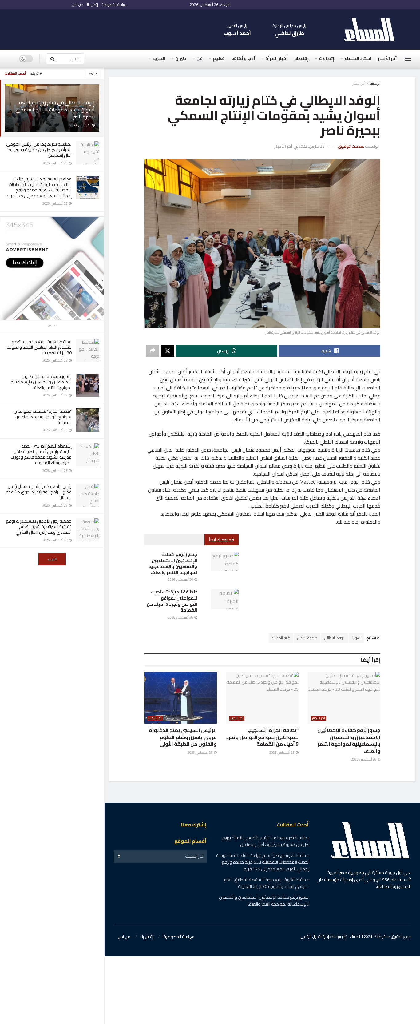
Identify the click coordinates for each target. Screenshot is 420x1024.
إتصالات (326, 58)
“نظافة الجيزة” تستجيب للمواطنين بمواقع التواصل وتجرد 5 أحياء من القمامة (43, 416)
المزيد (52, 559)
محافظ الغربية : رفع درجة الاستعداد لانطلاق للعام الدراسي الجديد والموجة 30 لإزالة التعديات (39, 347)
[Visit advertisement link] (52, 268)
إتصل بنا (92, 4)
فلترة (94, 74)
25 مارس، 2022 (311, 146)
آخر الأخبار (387, 58)
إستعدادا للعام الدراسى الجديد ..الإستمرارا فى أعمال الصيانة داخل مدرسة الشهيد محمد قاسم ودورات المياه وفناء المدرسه (41, 454)
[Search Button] (52, 58)
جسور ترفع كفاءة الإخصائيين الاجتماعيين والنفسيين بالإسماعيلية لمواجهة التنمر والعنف (41, 382)
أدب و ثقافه (243, 58)
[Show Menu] (408, 59)
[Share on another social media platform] (152, 351)
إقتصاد (302, 58)
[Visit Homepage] (372, 29)
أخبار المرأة (276, 58)
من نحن (77, 4)
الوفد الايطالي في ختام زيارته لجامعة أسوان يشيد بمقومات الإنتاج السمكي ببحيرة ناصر (55, 110)
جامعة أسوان (307, 637)
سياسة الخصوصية (114, 4)
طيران (180, 58)
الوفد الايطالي (334, 637)
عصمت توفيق (351, 146)
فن (199, 58)
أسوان (356, 637)
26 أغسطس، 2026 (181, 579)
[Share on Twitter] (167, 351)
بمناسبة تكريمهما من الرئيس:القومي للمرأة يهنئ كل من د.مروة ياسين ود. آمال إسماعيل (39, 149)
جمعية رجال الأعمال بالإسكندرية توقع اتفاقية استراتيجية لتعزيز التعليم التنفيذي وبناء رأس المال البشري (39, 526)
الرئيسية (375, 83)
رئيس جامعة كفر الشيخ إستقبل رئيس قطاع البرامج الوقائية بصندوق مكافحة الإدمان (39, 491)
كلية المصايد (281, 637)
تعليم (218, 58)
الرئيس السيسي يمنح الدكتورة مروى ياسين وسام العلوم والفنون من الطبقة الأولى (183, 737)
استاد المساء (357, 58)
